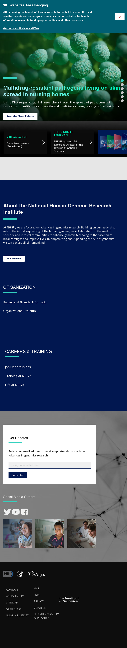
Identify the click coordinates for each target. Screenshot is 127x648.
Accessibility (15, 596)
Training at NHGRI (18, 376)
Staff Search (14, 609)
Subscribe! (18, 475)
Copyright (41, 608)
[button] (36, 576)
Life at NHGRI (15, 385)
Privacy (39, 601)
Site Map (12, 602)
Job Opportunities (18, 367)
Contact (12, 589)
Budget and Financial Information (25, 302)
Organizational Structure (20, 311)
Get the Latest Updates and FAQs (21, 28)
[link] (7, 512)
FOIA (36, 595)
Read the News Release (20, 116)
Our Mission (14, 258)
